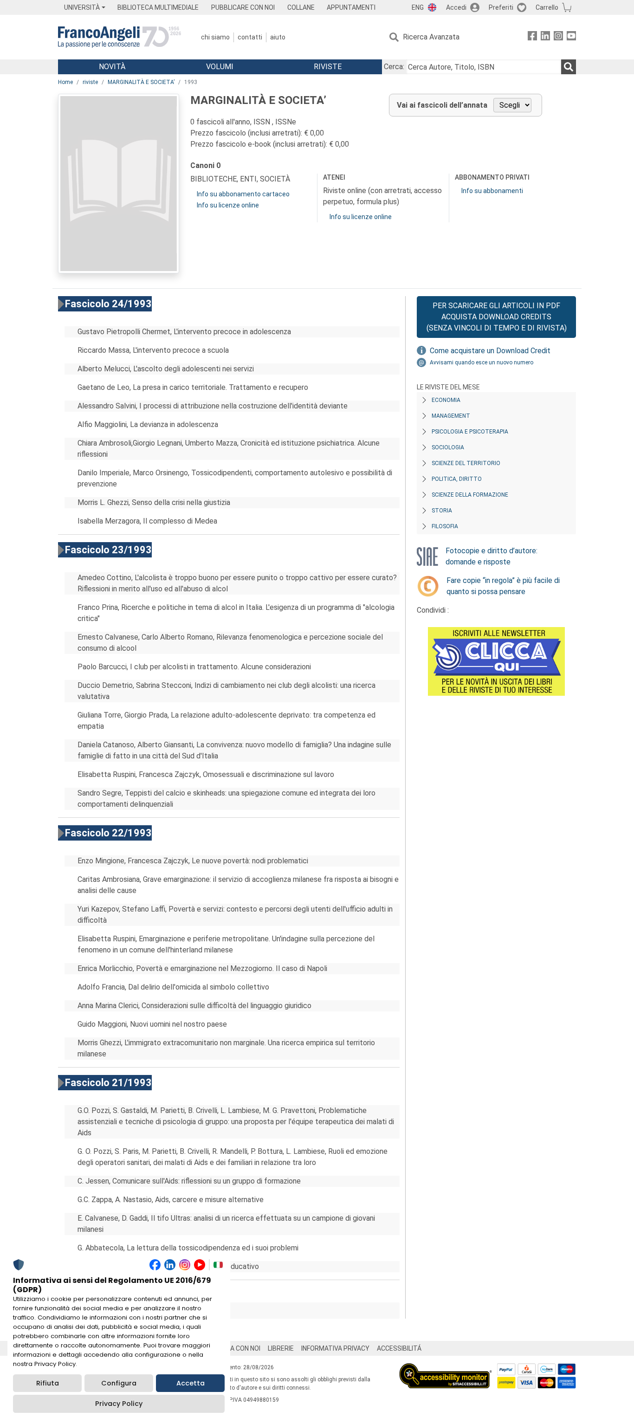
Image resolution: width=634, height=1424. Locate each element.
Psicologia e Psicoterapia (470, 431)
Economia (446, 400)
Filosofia (445, 526)
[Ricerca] (568, 66)
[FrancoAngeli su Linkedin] (545, 37)
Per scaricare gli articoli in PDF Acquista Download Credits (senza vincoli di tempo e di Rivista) (497, 316)
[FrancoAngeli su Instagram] (558, 37)
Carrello (547, 7)
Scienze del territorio (466, 463)
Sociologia (448, 447)
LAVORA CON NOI (235, 1348)
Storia (442, 510)
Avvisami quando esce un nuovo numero (481, 362)
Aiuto (277, 37)
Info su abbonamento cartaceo (243, 194)
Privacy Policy (118, 1403)
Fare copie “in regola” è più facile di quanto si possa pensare (503, 586)
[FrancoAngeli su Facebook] (532, 37)
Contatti (250, 37)
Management (451, 416)
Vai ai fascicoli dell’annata (442, 105)
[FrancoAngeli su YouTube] (571, 37)
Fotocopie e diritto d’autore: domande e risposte (491, 556)
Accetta (190, 1383)
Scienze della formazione (470, 495)
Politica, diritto (457, 479)
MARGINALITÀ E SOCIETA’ (141, 82)
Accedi (456, 7)
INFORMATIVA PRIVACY (335, 1348)
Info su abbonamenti (492, 190)
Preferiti (501, 7)
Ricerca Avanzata (431, 36)
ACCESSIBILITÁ (399, 1348)
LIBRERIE (281, 1348)
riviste (90, 82)
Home (65, 82)
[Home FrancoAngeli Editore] (119, 37)
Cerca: (394, 66)
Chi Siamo (215, 37)
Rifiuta (47, 1383)
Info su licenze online (228, 205)
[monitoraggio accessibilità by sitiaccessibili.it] (445, 1368)
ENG (418, 7)
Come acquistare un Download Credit (490, 350)
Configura (118, 1383)
